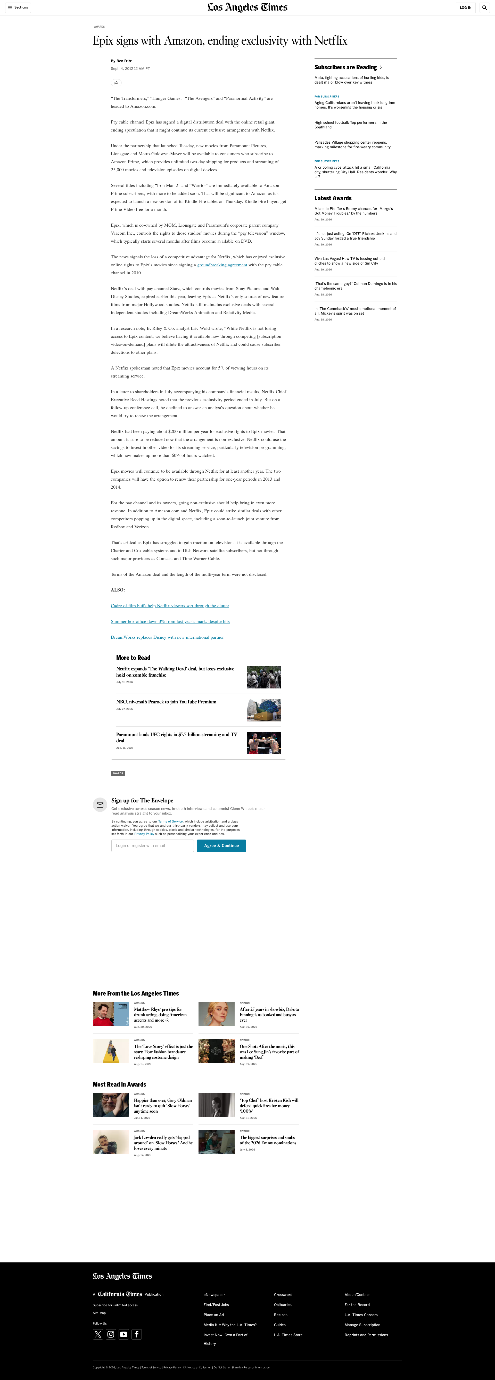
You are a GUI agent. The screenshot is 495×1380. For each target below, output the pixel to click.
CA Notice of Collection (197, 1367)
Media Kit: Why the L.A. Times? (230, 1325)
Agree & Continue (221, 846)
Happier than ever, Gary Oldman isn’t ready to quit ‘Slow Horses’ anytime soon (163, 1106)
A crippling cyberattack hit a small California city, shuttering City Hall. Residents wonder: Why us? (356, 172)
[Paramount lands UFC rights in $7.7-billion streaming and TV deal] (264, 743)
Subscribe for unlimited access (115, 1305)
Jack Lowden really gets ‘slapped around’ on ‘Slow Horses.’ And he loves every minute (163, 1143)
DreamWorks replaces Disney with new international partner (167, 637)
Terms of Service (170, 821)
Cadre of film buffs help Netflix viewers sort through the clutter (170, 605)
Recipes (280, 1315)
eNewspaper (214, 1295)
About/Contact (357, 1295)
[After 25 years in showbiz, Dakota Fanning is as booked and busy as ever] (217, 1014)
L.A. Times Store (288, 1335)
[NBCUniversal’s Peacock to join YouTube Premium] (264, 710)
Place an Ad (214, 1315)
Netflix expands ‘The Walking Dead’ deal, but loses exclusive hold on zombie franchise (175, 672)
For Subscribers (327, 96)
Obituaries (283, 1305)
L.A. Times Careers (361, 1315)
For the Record (357, 1305)
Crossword (283, 1295)
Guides (280, 1325)
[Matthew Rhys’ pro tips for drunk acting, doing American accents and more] (111, 1014)
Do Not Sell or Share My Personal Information (242, 1367)
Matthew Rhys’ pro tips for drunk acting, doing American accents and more (160, 1015)
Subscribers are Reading (346, 67)
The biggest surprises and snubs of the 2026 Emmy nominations (268, 1140)
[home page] (247, 7)
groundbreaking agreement (222, 264)
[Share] (116, 82)
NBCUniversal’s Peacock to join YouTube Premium (166, 702)
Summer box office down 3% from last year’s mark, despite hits (170, 621)
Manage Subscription (362, 1325)
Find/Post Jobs (216, 1305)
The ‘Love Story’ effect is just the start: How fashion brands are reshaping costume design (163, 1052)
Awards (99, 27)
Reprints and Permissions (366, 1335)
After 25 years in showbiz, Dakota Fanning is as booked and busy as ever (269, 1015)
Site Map (99, 1313)
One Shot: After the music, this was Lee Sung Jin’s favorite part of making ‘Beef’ (269, 1052)
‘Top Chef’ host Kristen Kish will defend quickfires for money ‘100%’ (269, 1106)
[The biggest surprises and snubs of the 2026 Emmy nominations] (217, 1142)
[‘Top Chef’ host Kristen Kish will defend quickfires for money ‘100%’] (217, 1105)
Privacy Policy (144, 834)
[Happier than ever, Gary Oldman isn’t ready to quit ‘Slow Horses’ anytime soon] (111, 1105)
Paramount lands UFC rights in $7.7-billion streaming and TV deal (176, 738)
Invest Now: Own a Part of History (226, 1339)
